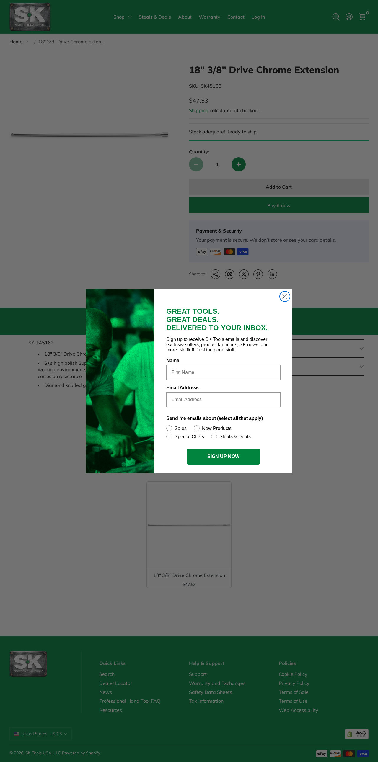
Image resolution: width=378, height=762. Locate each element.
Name (172, 360)
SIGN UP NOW (223, 456)
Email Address (182, 387)
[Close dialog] (285, 296)
